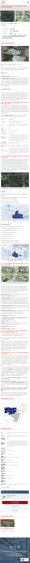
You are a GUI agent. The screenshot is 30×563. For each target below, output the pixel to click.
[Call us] (15, 547)
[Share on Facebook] (3, 487)
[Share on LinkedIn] (8, 487)
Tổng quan (3, 23)
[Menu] (28, 2)
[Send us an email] (11, 547)
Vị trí (7, 23)
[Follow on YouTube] (19, 547)
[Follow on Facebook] (23, 2)
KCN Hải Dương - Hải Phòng (11, 8)
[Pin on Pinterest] (7, 487)
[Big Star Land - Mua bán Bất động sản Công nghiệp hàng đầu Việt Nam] (3, 2)
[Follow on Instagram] (25, 2)
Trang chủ (3, 8)
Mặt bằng (11, 23)
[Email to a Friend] (5, 487)
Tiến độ (15, 23)
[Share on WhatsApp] (1, 487)
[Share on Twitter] (4, 487)
